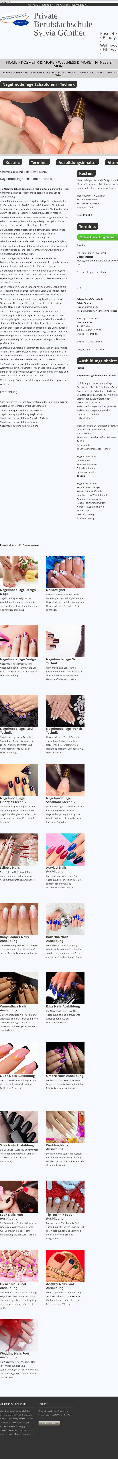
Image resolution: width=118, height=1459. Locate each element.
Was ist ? (73, 72)
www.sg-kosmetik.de (87, 318)
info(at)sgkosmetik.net (73, 4)
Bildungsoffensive (15, 72)
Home (11, 62)
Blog (61, 72)
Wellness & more (74, 62)
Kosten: (13, 162)
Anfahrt (60, 75)
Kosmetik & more (37, 62)
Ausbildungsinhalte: (77, 162)
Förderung (38, 72)
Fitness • (108, 51)
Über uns (112, 72)
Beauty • (108, 39)
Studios (97, 72)
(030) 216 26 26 (93, 330)
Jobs (51, 72)
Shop (85, 72)
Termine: (39, 162)
